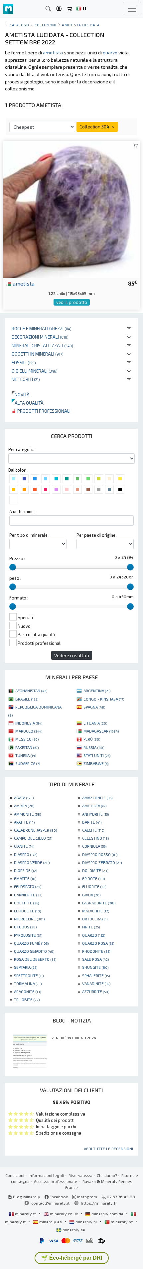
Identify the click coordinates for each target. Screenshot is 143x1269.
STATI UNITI (96, 755)
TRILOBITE (27, 999)
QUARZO (93, 935)
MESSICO (27, 739)
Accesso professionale (56, 1181)
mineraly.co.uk (64, 1213)
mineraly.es (50, 1221)
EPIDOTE (93, 878)
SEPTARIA (25, 967)
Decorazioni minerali (40, 337)
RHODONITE (96, 951)
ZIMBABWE (95, 763)
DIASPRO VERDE (32, 862)
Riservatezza (80, 1175)
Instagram (86, 1196)
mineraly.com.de (107, 1213)
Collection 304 (94, 126)
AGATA (24, 797)
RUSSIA (93, 747)
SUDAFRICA (27, 763)
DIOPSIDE (25, 870)
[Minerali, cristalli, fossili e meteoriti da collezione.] (8, 9)
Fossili (24, 362)
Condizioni (14, 1175)
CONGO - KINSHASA (103, 699)
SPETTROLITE (29, 975)
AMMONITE (27, 814)
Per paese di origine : (96, 535)
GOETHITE (26, 902)
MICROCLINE (29, 918)
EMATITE (25, 878)
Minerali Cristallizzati (42, 345)
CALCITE (93, 830)
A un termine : (22, 511)
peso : (15, 578)
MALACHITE (95, 910)
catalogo (19, 25)
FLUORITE (94, 886)
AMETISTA (94, 805)
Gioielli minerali (35, 371)
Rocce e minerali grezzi (42, 328)
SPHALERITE (96, 975)
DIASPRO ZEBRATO (102, 862)
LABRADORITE (98, 902)
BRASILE (26, 699)
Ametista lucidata (80, 25)
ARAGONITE (27, 991)
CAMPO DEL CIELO (33, 838)
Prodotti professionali (43, 411)
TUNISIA (25, 755)
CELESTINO (95, 838)
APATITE (24, 822)
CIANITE (24, 846)
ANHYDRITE (95, 814)
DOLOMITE (95, 870)
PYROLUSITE (28, 935)
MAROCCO (28, 731)
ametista (23, 283)
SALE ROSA (95, 959)
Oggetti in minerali (38, 354)
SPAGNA (94, 707)
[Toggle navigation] (132, 8)
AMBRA (24, 805)
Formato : (18, 597)
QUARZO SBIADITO (34, 951)
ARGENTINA (96, 690)
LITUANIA (95, 723)
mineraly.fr (25, 1213)
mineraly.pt (122, 1221)
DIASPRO (25, 854)
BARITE (91, 822)
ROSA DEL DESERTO (35, 959)
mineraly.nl (86, 1221)
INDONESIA (28, 723)
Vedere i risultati (71, 655)
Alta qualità (28, 403)
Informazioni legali (46, 1175)
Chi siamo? (107, 1175)
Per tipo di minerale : (29, 535)
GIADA (91, 894)
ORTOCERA (94, 918)
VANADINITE (96, 983)
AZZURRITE (95, 991)
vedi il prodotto (71, 302)
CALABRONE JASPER (35, 830)
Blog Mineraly (26, 1196)
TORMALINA (28, 983)
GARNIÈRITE (28, 894)
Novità (21, 394)
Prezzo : (17, 558)
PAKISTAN (27, 747)
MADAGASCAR (101, 731)
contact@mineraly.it (50, 1203)
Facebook (58, 1196)
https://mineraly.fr (99, 1203)
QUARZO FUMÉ (31, 943)
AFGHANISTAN (31, 690)
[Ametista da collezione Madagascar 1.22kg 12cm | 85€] (71, 208)
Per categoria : (22, 449)
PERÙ (91, 739)
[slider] (12, 567)
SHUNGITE (95, 967)
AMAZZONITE (97, 797)
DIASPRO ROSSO (99, 854)
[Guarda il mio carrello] (69, 9)
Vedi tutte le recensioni (108, 1148)
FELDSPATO (27, 886)
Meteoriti (26, 379)
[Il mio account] (59, 9)
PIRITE (91, 926)
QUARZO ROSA (98, 943)
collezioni (45, 25)
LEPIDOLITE (27, 910)
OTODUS (25, 926)
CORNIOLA (94, 846)
